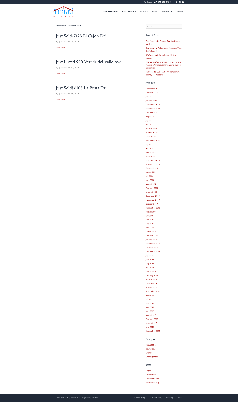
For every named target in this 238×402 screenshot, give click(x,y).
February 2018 (152, 275)
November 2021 (153, 132)
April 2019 (150, 227)
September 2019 (153, 208)
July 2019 (149, 215)
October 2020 (152, 168)
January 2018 (151, 279)
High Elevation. (93, 398)
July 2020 (149, 176)
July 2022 (149, 120)
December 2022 (153, 104)
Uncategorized (152, 356)
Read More (60, 47)
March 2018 (151, 271)
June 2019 (150, 219)
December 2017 (153, 283)
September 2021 (153, 140)
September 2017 (153, 291)
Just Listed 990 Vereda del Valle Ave (88, 62)
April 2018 (150, 267)
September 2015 (153, 331)
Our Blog (169, 398)
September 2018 (153, 251)
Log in (148, 370)
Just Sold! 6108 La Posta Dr (80, 88)
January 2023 (151, 100)
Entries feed (151, 374)
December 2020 (153, 160)
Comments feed (152, 378)
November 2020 (153, 164)
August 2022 (151, 116)
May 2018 (150, 263)
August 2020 (151, 172)
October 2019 (152, 204)
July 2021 (149, 144)
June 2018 (150, 259)
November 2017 (153, 287)
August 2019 (151, 211)
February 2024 (152, 92)
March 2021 (151, 152)
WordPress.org (152, 382)
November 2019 (153, 200)
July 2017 (149, 299)
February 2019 (152, 235)
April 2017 (150, 311)
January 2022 (151, 128)
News (154, 11)
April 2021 (150, 148)
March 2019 (151, 231)
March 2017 (151, 315)
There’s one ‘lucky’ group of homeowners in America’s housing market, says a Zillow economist (163, 65)
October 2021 (152, 136)
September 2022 (153, 112)
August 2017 (151, 295)
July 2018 (149, 255)
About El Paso (152, 345)
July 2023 (149, 96)
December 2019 (153, 196)
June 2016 (150, 327)
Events (149, 352)
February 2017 (152, 319)
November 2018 (153, 243)
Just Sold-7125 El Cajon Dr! (81, 36)
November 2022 (153, 108)
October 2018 (152, 247)
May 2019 (150, 223)
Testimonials (166, 11)
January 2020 (151, 192)
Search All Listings (156, 398)
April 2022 (150, 124)
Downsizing (150, 349)
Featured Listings (140, 398)
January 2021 (151, 156)
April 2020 (150, 180)
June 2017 (150, 303)
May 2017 (150, 307)
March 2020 (151, 184)
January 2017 (151, 323)
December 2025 (153, 88)
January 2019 (151, 239)
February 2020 (152, 188)
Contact (179, 11)
